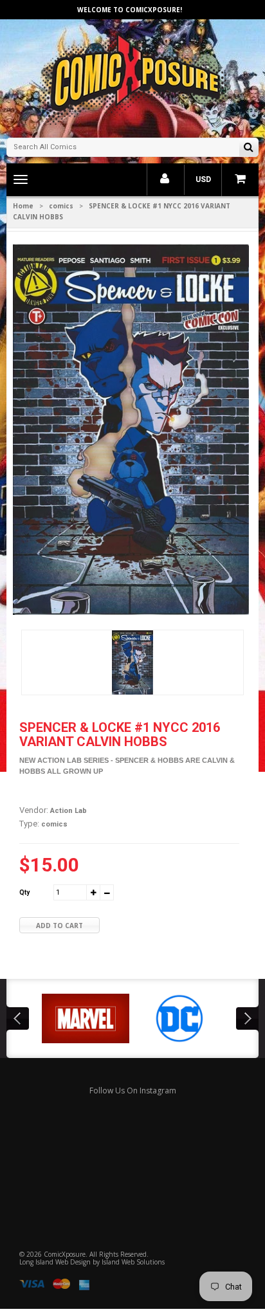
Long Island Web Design (55, 1261)
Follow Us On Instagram (132, 1090)
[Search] (248, 148)
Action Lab (68, 811)
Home (23, 205)
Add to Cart (59, 925)
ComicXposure (65, 1254)
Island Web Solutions (133, 1261)
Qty (24, 892)
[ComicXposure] (132, 77)
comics (61, 205)
